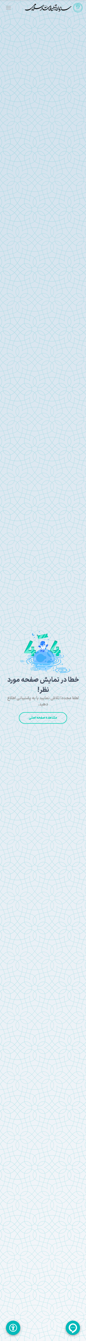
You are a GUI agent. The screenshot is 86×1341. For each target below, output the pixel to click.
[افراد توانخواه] (13, 1328)
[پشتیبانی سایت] (73, 1328)
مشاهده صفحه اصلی (43, 717)
